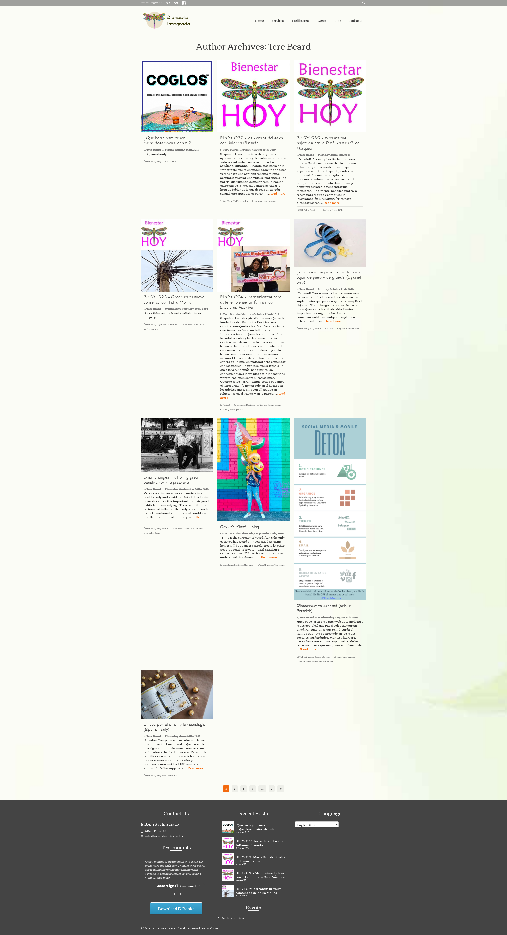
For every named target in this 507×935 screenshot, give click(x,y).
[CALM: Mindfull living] (253, 469)
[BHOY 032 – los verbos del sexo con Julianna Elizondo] (253, 96)
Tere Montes (280, 565)
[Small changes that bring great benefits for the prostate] (177, 445)
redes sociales (312, 661)
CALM (263, 565)
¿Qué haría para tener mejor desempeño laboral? (255, 826)
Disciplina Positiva (254, 405)
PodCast (237, 201)
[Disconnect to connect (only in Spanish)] (330, 509)
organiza (155, 329)
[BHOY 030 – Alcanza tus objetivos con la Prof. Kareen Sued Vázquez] (330, 96)
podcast (239, 409)
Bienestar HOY (191, 324)
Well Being (151, 161)
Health (245, 201)
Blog (159, 161)
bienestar (259, 201)
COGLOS (172, 161)
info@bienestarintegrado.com (166, 835)
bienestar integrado (336, 328)
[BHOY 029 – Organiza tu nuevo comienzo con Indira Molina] (177, 255)
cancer (187, 528)
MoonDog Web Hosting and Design (203, 928)
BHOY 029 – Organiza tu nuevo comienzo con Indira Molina (258, 890)
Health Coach (197, 528)
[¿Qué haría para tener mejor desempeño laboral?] (177, 96)
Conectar (301, 661)
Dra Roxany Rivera (272, 405)
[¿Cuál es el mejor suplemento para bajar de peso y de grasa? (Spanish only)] (330, 243)
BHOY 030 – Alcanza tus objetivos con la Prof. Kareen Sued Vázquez (260, 874)
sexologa (272, 201)
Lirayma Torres (352, 328)
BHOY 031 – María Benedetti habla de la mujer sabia (260, 858)
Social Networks (245, 565)
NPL (340, 210)
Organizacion (163, 324)
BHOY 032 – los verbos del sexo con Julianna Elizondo (261, 842)
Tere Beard (153, 150)
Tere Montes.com (325, 661)
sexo (266, 201)
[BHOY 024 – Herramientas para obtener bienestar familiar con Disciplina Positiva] (253, 255)
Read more (277, 193)
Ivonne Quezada (227, 409)
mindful (270, 565)
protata (147, 533)
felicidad (333, 210)
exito (326, 210)
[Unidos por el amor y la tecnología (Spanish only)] (177, 694)
